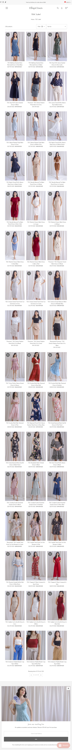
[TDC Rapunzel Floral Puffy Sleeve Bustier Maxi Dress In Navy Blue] (36, 406)
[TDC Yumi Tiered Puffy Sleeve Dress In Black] (57, 446)
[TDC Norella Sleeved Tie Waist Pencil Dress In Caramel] (57, 166)
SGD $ (68, 2)
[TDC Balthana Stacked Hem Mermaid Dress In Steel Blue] (15, 46)
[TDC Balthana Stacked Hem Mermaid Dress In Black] (36, 46)
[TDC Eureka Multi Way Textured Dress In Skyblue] (57, 367)
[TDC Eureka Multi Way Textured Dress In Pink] (15, 406)
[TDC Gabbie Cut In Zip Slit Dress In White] (36, 605)
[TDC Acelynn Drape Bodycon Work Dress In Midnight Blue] (57, 285)
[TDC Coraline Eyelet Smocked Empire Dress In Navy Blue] (57, 486)
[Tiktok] (5, 2)
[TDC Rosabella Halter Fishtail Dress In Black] (36, 446)
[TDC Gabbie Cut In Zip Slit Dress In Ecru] (15, 605)
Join (36, 739)
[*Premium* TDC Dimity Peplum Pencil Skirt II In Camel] (36, 325)
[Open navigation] (6, 8)
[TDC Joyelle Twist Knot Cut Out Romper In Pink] (36, 526)
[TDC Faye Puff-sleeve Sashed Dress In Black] (15, 86)
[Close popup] (68, 688)
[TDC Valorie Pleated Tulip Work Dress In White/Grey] (36, 126)
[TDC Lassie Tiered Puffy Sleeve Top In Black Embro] (57, 86)
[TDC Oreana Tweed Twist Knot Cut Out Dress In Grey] (15, 285)
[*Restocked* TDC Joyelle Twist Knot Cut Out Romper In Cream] (15, 526)
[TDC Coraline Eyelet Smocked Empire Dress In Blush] (15, 486)
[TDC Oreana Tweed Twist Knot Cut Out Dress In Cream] (36, 285)
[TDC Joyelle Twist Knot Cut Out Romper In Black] (57, 526)
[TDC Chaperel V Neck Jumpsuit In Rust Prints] (36, 566)
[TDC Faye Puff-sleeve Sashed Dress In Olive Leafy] (57, 46)
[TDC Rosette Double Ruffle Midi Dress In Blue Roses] (15, 566)
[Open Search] (58, 8)
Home (32, 19)
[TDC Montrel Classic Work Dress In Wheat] (57, 205)
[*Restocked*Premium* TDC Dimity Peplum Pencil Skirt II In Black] (57, 325)
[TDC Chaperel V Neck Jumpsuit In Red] (57, 566)
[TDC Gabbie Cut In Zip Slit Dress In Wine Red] (57, 605)
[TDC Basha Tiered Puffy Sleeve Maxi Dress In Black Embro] (15, 166)
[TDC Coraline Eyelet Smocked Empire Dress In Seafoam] (36, 486)
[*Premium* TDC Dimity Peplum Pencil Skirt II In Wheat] (15, 325)
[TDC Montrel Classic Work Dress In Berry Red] (36, 245)
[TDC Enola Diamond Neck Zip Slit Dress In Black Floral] (15, 446)
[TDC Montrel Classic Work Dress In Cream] (36, 205)
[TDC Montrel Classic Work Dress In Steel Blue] (15, 245)
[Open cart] (66, 8)
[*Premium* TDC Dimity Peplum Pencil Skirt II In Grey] (36, 86)
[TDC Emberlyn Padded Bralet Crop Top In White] (15, 645)
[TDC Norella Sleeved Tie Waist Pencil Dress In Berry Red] (15, 205)
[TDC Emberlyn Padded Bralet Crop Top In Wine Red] (36, 645)
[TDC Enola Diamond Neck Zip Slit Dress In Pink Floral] (57, 406)
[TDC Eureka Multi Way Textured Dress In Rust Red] (36, 367)
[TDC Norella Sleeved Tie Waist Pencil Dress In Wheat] (36, 166)
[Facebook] (1, 2)
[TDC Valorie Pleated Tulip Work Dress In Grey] (15, 126)
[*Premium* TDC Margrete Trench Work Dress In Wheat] (57, 245)
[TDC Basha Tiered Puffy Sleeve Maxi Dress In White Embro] (57, 126)
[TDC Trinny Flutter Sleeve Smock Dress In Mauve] (15, 367)
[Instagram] (3, 2)
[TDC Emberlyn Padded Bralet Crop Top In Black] (57, 645)
